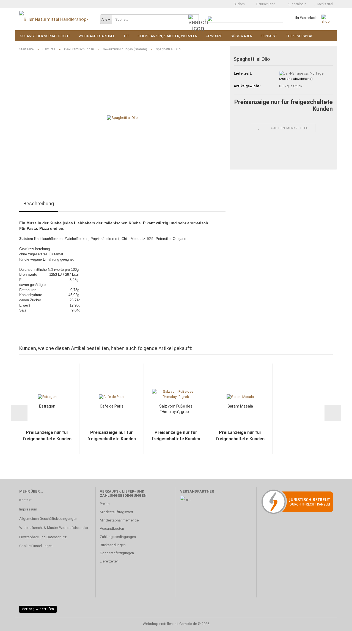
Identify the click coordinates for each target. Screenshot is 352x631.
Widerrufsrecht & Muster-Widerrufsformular (53, 528)
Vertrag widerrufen (38, 609)
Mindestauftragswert (116, 512)
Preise (104, 504)
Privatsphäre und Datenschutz (43, 537)
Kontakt (25, 500)
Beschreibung (38, 203)
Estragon (47, 406)
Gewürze (214, 36)
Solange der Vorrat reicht (45, 36)
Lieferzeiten (109, 561)
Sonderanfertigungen (117, 553)
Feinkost (269, 36)
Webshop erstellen (158, 624)
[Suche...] (193, 19)
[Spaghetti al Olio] (122, 118)
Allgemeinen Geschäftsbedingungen (48, 519)
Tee (126, 36)
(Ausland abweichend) (296, 79)
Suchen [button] (239, 4)
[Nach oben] (337, 622)
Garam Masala (240, 406)
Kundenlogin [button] (296, 4)
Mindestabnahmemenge (119, 520)
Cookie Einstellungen (36, 546)
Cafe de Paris (111, 406)
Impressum (28, 509)
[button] (264, 4)
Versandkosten (112, 528)
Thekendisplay (299, 36)
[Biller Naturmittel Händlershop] (55, 19)
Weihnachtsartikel (97, 36)
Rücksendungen (113, 545)
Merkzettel (324, 4)
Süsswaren (241, 36)
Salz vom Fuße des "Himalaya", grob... (176, 409)
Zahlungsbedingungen (118, 537)
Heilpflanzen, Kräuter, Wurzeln (167, 36)
